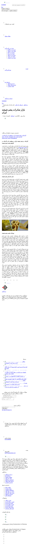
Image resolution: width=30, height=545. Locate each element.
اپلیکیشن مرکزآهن (9, 480)
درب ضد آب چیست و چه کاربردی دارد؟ (16, 386)
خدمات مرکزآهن (9, 494)
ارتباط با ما (7, 475)
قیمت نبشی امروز (9, 507)
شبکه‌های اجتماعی (9, 490)
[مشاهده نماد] (15, 514)
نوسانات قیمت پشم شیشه (8, 138)
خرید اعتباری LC (9, 482)
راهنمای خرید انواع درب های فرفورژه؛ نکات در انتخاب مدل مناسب (15, 373)
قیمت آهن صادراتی (9, 508)
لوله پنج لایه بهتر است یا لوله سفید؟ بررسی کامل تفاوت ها (16, 367)
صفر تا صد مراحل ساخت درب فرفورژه (16, 383)
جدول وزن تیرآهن (12, 55)
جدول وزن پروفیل (12, 51)
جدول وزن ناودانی (12, 57)
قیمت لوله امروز (9, 506)
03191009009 (8, 439)
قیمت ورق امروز (9, 503)
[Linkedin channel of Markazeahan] (5, 541)
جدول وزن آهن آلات (9, 491)
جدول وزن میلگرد (12, 49)
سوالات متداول (8, 477)
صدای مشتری (8, 488)
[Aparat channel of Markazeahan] (5, 543)
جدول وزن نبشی (11, 56)
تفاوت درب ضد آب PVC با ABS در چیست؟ (15, 376)
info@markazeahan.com (10, 452)
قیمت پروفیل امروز (9, 501)
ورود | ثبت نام (4, 10)
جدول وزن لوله (11, 52)
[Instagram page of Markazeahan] (5, 539)
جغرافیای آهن (8, 495)
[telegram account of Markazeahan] (5, 534)
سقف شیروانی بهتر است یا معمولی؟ (15, 381)
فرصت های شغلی (9, 481)
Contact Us (7, 409)
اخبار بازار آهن (8, 478)
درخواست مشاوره (5, 8)
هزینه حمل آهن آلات (9, 493)
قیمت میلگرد (8, 500)
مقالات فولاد (8, 487)
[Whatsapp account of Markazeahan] (5, 538)
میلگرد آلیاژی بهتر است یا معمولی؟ (15, 362)
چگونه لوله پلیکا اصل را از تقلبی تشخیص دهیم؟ (15, 379)
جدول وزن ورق (11, 53)
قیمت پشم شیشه (22, 147)
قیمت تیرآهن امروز (9, 504)
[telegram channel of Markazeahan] (5, 536)
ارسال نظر (5, 408)
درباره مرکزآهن (8, 474)
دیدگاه (12, 116)
